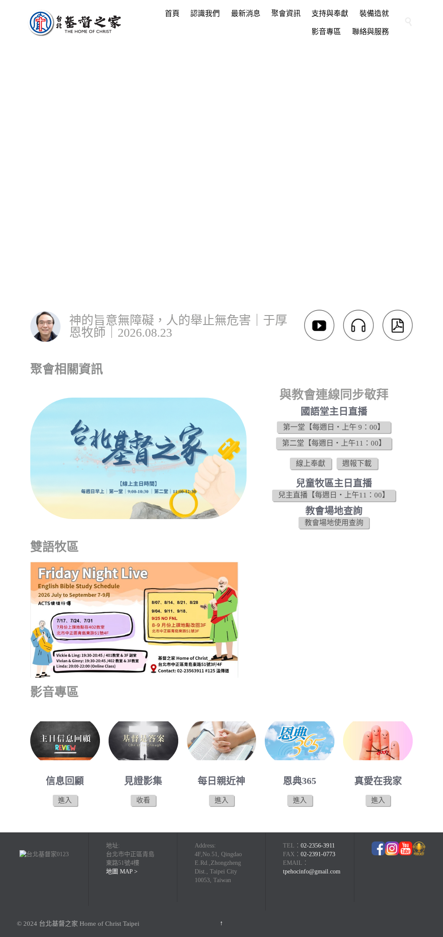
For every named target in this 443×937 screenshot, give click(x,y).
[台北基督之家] (74, 22)
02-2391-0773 (318, 854)
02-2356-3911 (318, 845)
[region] (221, 182)
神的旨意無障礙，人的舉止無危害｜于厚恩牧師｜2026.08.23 (178, 326)
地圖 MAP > (122, 871)
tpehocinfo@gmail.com (311, 871)
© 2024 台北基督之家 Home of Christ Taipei (78, 923)
